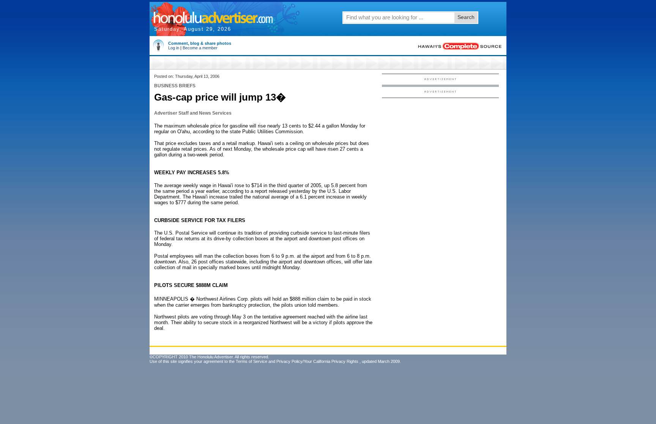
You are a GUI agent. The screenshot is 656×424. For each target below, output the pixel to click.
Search (466, 17)
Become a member (200, 48)
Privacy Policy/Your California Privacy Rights (317, 361)
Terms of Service (251, 361)
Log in (173, 48)
